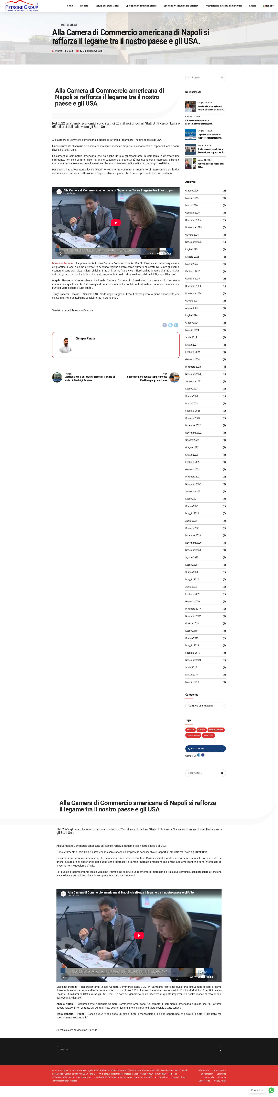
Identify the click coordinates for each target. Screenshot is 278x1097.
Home (70, 5)
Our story (221, 1077)
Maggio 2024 (192, 330)
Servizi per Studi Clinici (107, 5)
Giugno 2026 (192, 190)
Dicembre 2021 (193, 476)
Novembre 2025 (193, 227)
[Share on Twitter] (170, 325)
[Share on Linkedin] (176, 325)
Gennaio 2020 (192, 601)
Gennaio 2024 (192, 359)
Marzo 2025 (191, 264)
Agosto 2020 (191, 557)
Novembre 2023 (193, 374)
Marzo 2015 (191, 674)
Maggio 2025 (192, 256)
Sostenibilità (208, 735)
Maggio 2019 (192, 645)
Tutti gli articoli (69, 24)
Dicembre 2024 (193, 286)
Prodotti (84, 5)
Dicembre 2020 (193, 535)
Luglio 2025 (191, 249)
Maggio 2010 (192, 682)
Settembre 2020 (193, 550)
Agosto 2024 (191, 308)
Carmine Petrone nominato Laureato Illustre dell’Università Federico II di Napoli (199, 122)
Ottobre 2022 (192, 440)
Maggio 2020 (192, 579)
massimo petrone (216, 730)
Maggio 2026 (192, 198)
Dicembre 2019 (193, 608)
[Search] (222, 78)
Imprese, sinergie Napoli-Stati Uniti (210, 165)
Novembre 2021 (193, 484)
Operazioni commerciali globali (141, 5)
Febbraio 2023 (192, 410)
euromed (201, 730)
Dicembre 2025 (193, 220)
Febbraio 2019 (192, 652)
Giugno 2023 (192, 396)
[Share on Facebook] (164, 325)
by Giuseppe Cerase (91, 50)
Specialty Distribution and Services (181, 5)
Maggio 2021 (192, 513)
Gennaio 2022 (192, 469)
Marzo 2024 (191, 344)
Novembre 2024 (193, 293)
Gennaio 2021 (192, 528)
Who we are (203, 1070)
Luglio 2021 (191, 498)
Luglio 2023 (191, 388)
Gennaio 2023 (192, 418)
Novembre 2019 (193, 616)
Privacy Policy (219, 1081)
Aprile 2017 (191, 667)
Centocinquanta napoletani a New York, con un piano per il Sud (210, 151)
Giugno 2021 (192, 506)
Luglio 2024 (191, 315)
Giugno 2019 (192, 638)
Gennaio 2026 (192, 212)
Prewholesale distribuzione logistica (224, 5)
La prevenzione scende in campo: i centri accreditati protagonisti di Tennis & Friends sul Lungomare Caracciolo (211, 136)
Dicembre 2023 (193, 366)
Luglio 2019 (191, 630)
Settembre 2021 (193, 491)
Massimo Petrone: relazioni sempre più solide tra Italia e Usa (210, 108)
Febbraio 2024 (192, 352)
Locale (252, 5)
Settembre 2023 (193, 381)
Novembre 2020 (193, 542)
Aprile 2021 (191, 520)
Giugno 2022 (192, 447)
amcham (190, 730)
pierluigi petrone (193, 735)
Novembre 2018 (193, 660)
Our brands (209, 1077)
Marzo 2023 (191, 403)
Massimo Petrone (62, 263)
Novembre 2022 (193, 432)
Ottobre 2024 (192, 300)
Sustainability (207, 1074)
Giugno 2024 (192, 322)
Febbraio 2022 (192, 462)
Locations (221, 1074)
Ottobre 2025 (192, 234)
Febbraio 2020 (192, 594)
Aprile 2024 (191, 337)
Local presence (219, 1070)
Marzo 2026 (191, 205)
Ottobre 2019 (192, 623)
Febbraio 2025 (192, 271)
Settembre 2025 (193, 242)
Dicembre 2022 (193, 425)
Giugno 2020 (192, 572)
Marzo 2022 (191, 454)
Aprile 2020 (191, 586)
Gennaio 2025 (192, 278)
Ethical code (204, 1081)
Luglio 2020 (191, 564)
